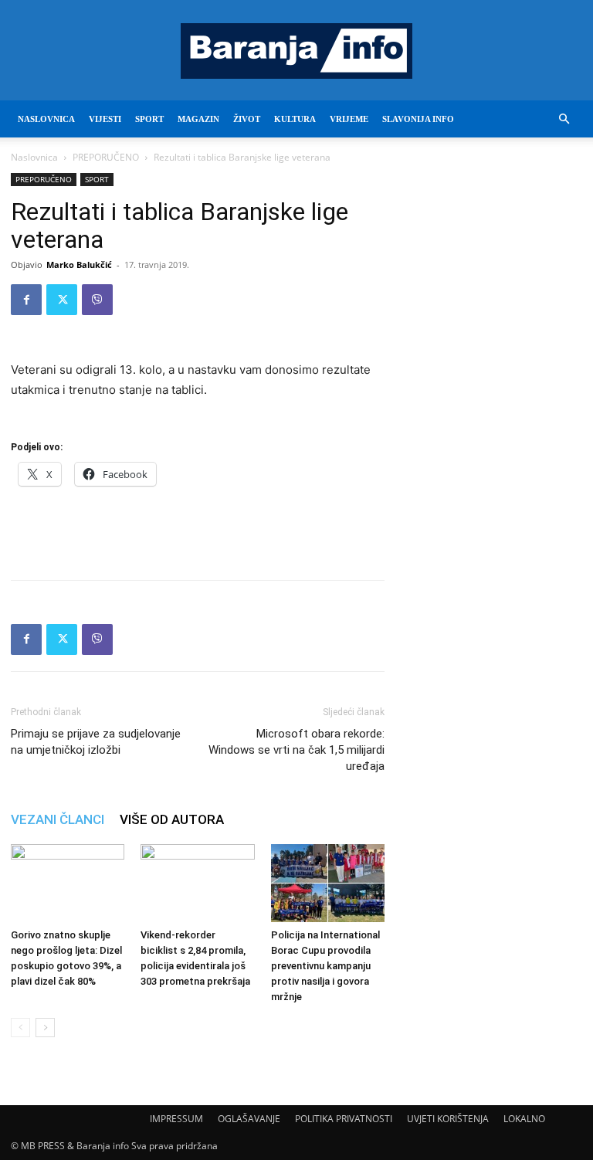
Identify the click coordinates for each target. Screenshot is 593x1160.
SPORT (149, 119)
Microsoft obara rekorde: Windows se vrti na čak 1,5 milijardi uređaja (296, 750)
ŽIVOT (246, 119)
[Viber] (97, 299)
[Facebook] (26, 299)
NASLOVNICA (46, 119)
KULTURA (295, 119)
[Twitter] (61, 299)
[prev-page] (20, 1027)
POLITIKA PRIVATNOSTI (343, 1118)
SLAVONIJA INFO (418, 119)
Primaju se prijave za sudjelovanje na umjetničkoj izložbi (96, 742)
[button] (563, 119)
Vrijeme (349, 119)
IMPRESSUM (176, 1118)
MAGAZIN (198, 119)
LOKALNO (524, 1118)
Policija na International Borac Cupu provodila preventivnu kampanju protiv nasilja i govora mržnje (325, 965)
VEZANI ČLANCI (57, 819)
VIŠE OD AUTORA (172, 819)
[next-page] (45, 1027)
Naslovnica (34, 157)
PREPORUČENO (106, 157)
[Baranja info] (296, 51)
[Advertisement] (197, 528)
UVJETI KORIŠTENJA (448, 1118)
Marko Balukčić (79, 264)
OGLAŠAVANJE (249, 1118)
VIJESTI (105, 119)
